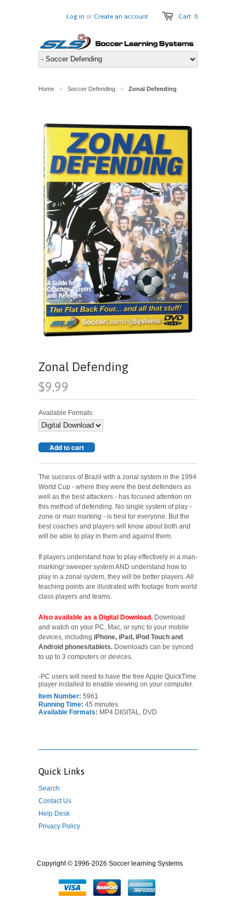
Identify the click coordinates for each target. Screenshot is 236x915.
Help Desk (54, 813)
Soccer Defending (91, 89)
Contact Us (54, 801)
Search (49, 788)
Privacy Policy (59, 826)
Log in (75, 16)
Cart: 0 (188, 16)
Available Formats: (66, 413)
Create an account (121, 16)
